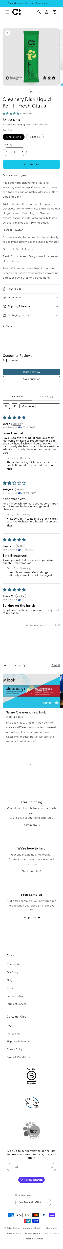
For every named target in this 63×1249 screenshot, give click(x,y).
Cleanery (16, 1228)
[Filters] (14, 406)
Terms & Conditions (18, 1057)
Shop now (30, 917)
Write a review (31, 371)
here (46, 277)
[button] (7, 12)
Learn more (30, 824)
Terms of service (32, 1233)
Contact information (33, 1239)
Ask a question (31, 379)
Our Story (12, 972)
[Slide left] (24, 92)
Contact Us (13, 964)
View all (55, 665)
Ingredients (13, 1033)
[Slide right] (39, 92)
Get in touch (30, 871)
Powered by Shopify (32, 1228)
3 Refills (35, 137)
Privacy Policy (15, 1049)
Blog (9, 980)
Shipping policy (51, 1233)
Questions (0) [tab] (46, 396)
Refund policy (15, 996)
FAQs (10, 1025)
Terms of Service (17, 1004)
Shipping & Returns (18, 1041)
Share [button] (9, 326)
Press (10, 988)
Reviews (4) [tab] (17, 396)
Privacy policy (14, 1233)
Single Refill (13, 137)
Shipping (21, 125)
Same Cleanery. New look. (26, 712)
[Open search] (6, 406)
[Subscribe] (52, 1167)
